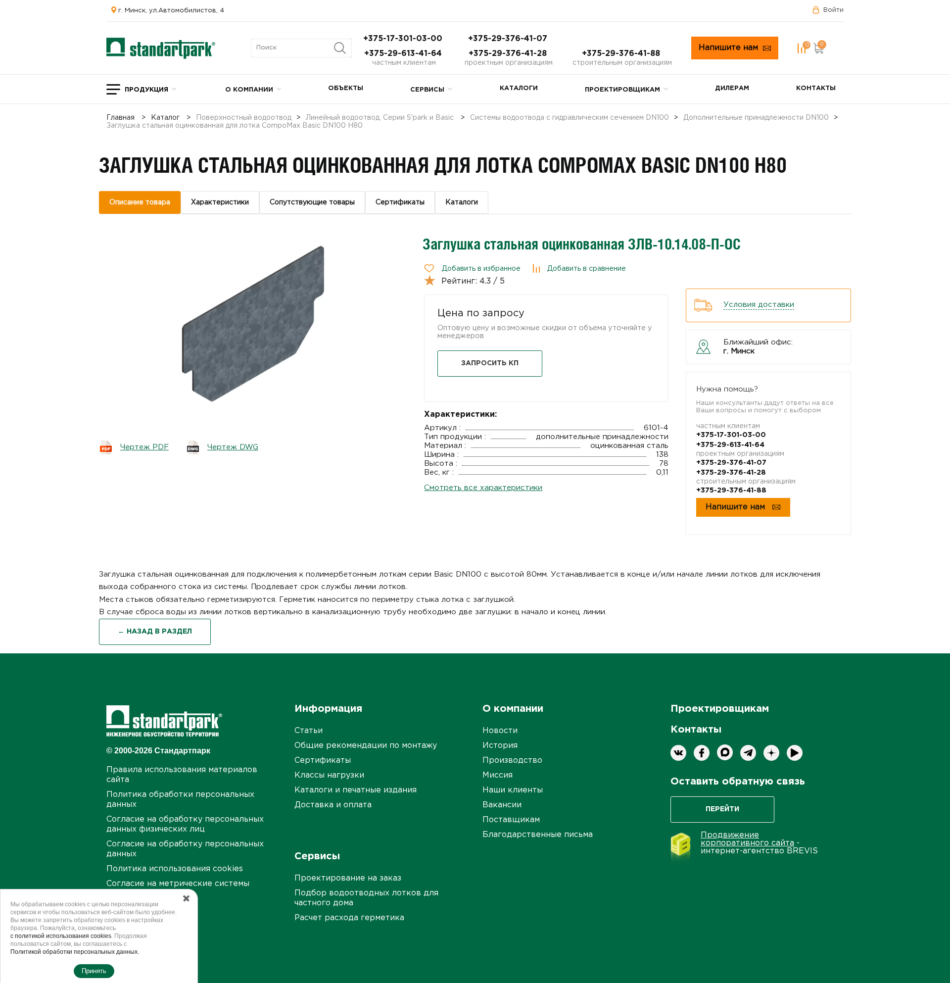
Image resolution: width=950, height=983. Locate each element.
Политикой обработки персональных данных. (74, 951)
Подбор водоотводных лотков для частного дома (366, 898)
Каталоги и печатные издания (355, 790)
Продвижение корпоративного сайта (747, 839)
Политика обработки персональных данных (180, 799)
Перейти (722, 809)
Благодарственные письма (537, 834)
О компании (249, 90)
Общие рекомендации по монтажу (365, 745)
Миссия (497, 775)
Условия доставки (758, 304)
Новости (500, 731)
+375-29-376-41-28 (509, 53)
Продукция (146, 90)
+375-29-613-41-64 (404, 53)
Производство (512, 760)
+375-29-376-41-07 (509, 39)
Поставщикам (511, 820)
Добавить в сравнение (586, 269)
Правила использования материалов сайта (181, 775)
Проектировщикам (622, 90)
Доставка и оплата (333, 805)
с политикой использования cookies (60, 936)
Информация (328, 708)
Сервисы (427, 90)
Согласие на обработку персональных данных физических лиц (185, 824)
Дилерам (732, 88)
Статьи (308, 731)
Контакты (816, 88)
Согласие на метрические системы (177, 883)
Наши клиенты (512, 790)
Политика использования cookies (174, 869)
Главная (120, 118)
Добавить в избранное (481, 269)
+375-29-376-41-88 (622, 53)
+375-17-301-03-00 (404, 39)
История (500, 745)
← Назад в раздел (155, 632)
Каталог (165, 118)
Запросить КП (490, 363)
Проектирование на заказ (347, 878)
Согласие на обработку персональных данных (185, 849)
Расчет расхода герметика (349, 918)
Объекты (345, 88)
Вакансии (502, 805)
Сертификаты (322, 760)
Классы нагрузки (329, 775)
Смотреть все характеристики (483, 488)
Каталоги (519, 88)
